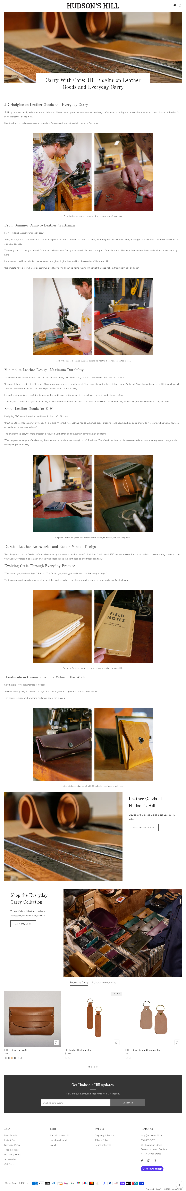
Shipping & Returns (104, 1135)
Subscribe (128, 1102)
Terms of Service (103, 1145)
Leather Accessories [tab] (104, 982)
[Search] (180, 5)
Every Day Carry (23, 923)
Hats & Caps (10, 1140)
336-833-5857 (148, 1140)
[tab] (89, 1067)
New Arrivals (10, 1135)
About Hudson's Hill (59, 1135)
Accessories (10, 1159)
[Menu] (5, 6)
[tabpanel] (93, 1025)
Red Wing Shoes (12, 1154)
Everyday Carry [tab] (79, 982)
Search (53, 1145)
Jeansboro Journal (58, 1140)
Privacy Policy (101, 1140)
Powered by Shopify (154, 1189)
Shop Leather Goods (143, 827)
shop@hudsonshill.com (152, 1135)
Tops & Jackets (11, 1149)
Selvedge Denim (12, 1145)
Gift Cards (9, 1164)
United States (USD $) (15, 1183)
